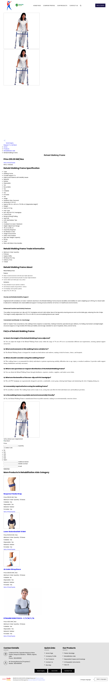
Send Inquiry (10, 143)
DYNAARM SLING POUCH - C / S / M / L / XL (19, 618)
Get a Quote (100, 5)
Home (5, 147)
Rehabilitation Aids (9, 151)
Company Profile (49, 5)
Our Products (62, 5)
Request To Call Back (10, 145)
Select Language (101, 679)
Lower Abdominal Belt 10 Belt (15, 532)
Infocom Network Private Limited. (36, 680)
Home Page (37, 5)
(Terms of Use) (39, 678)
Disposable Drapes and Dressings (74, 659)
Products (6, 149)
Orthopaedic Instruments (72, 662)
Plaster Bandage (69, 653)
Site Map (48, 665)
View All (66, 665)
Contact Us (74, 5)
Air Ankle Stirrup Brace (12, 569)
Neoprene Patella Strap (13, 494)
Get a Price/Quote (9, 163)
